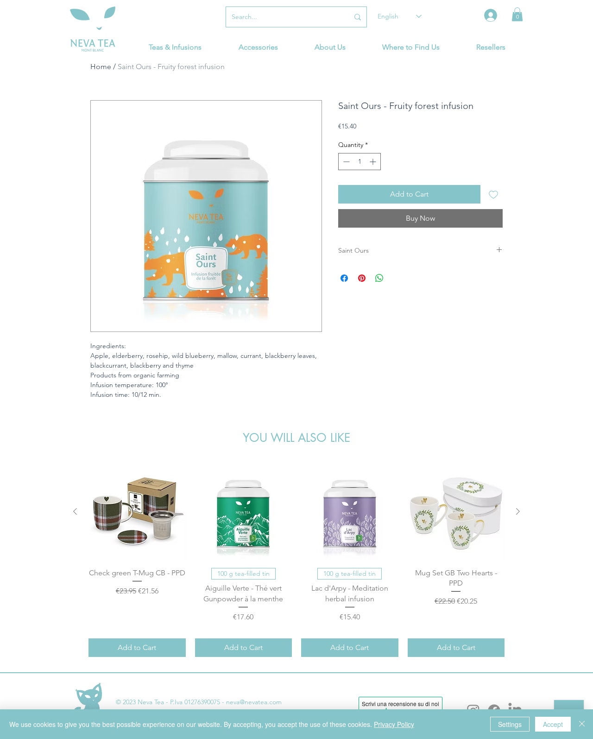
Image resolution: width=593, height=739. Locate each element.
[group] (296, 560)
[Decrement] (345, 161)
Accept (553, 724)
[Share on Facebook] (344, 278)
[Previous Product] (75, 511)
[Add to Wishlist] (493, 194)
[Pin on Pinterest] (361, 278)
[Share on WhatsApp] (379, 278)
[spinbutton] (359, 161)
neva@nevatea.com (254, 702)
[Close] (581, 724)
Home (100, 66)
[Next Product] (518, 511)
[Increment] (373, 161)
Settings (510, 724)
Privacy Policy (394, 724)
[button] (517, 14)
